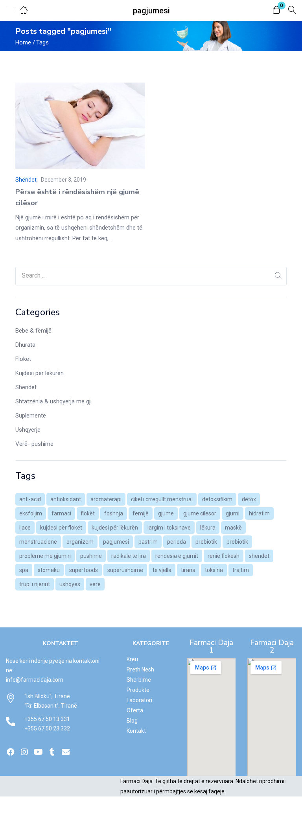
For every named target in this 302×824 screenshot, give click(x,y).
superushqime (125, 570)
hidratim (259, 513)
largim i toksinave (169, 527)
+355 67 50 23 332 (47, 728)
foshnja (113, 513)
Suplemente (30, 415)
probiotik (237, 542)
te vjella (162, 570)
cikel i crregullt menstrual (162, 499)
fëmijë (141, 513)
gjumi (232, 513)
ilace (25, 527)
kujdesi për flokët (61, 527)
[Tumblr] (52, 752)
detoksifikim (217, 499)
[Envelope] (65, 752)
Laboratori (139, 700)
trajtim (240, 570)
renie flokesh (223, 556)
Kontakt (136, 731)
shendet (259, 556)
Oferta (135, 710)
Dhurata (25, 344)
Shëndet (26, 387)
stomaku (49, 570)
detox (249, 499)
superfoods (83, 570)
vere (95, 584)
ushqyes (69, 584)
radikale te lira (128, 556)
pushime (91, 556)
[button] (276, 10)
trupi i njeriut (34, 584)
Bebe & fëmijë (33, 330)
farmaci (61, 513)
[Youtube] (38, 752)
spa (23, 570)
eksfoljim (30, 513)
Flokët (23, 358)
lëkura (207, 527)
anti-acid (30, 499)
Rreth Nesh (140, 669)
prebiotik (206, 542)
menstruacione (38, 542)
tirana (188, 570)
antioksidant (65, 499)
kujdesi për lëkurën (115, 527)
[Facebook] (10, 752)
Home (23, 42)
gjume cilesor (199, 513)
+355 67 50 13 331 (47, 719)
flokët (88, 513)
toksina (214, 570)
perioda (176, 542)
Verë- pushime (34, 443)
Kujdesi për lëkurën (39, 373)
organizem (80, 542)
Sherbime (139, 680)
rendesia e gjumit (176, 556)
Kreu (132, 659)
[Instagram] (24, 752)
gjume (166, 513)
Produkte (138, 690)
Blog (132, 720)
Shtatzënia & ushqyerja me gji (53, 401)
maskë (233, 527)
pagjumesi (116, 542)
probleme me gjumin (45, 556)
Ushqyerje (28, 429)
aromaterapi (106, 499)
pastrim (148, 542)
